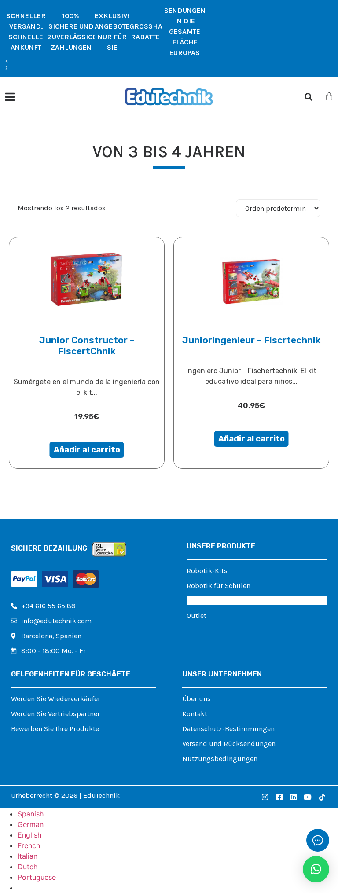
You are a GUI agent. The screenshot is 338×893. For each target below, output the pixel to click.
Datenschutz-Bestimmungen (228, 728)
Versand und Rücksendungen (229, 743)
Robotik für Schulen (218, 585)
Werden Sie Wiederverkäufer (55, 699)
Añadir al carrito (87, 450)
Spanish (31, 813)
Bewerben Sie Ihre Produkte (55, 728)
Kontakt (194, 713)
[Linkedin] (293, 797)
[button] (106, 61)
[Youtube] (307, 797)
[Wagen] (329, 96)
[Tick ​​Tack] (322, 797)
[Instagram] (265, 797)
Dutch (27, 866)
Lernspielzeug (209, 600)
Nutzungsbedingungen (219, 758)
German (31, 824)
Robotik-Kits (207, 570)
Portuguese (37, 877)
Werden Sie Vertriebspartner (55, 713)
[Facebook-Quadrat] (279, 797)
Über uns (196, 699)
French (29, 845)
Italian (27, 856)
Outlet (196, 615)
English (29, 835)
